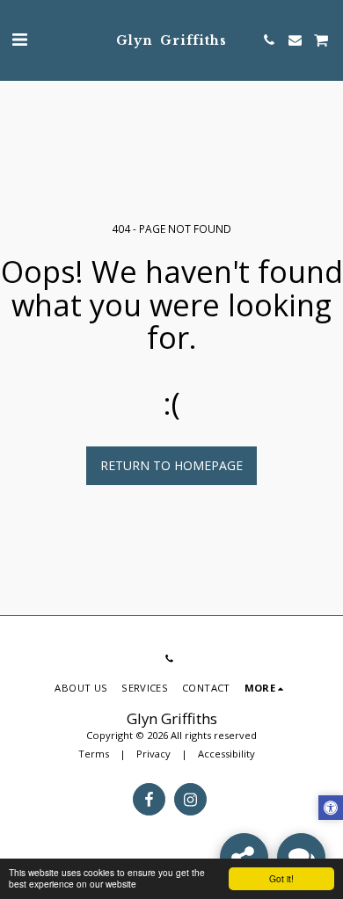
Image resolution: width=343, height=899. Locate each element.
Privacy (153, 753)
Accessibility (226, 753)
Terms (93, 753)
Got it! (281, 878)
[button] (19, 39)
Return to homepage (171, 465)
